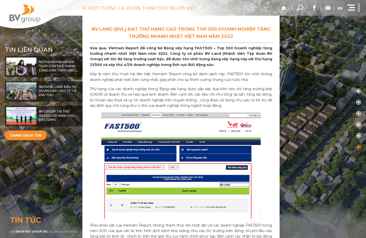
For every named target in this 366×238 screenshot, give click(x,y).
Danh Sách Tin (26, 135)
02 (358, 113)
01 (358, 102)
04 (358, 135)
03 (358, 124)
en (340, 8)
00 (358, 91)
